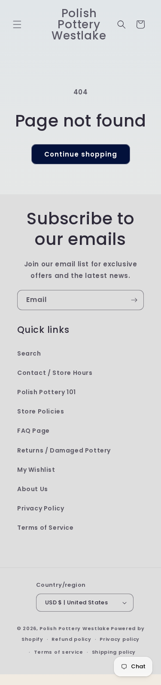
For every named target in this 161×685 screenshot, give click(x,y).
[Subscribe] (134, 300)
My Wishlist (36, 469)
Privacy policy (120, 639)
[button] (17, 24)
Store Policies (40, 411)
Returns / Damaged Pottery (64, 450)
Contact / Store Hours (55, 372)
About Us (32, 489)
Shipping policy (114, 652)
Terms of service (58, 652)
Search (29, 353)
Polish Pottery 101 (46, 392)
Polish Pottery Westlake (74, 628)
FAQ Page (33, 430)
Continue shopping (80, 154)
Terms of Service (45, 527)
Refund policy (71, 639)
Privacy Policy (40, 508)
